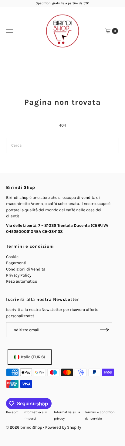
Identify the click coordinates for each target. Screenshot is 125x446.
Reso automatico (21, 281)
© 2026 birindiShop (24, 427)
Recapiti (12, 412)
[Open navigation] (9, 31)
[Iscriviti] (104, 329)
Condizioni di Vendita (25, 269)
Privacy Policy (18, 275)
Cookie (12, 256)
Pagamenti (16, 262)
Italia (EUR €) (33, 357)
